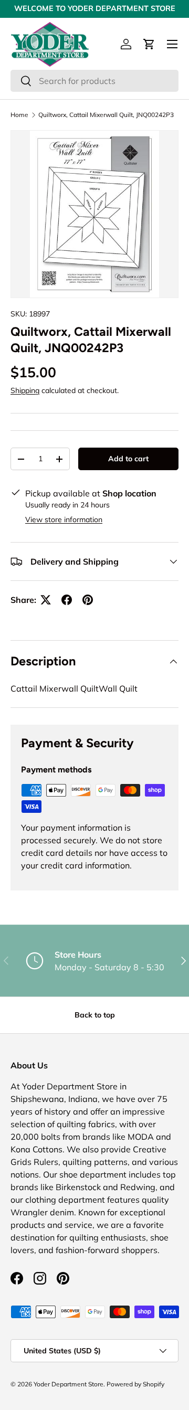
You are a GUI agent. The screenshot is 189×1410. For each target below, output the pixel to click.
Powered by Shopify (135, 1384)
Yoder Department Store (68, 1384)
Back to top (95, 1015)
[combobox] (94, 81)
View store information (63, 519)
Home (19, 115)
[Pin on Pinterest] (87, 599)
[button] (149, 44)
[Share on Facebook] (66, 599)
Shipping (24, 390)
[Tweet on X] (45, 599)
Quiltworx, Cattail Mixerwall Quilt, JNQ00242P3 (106, 115)
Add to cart (128, 458)
